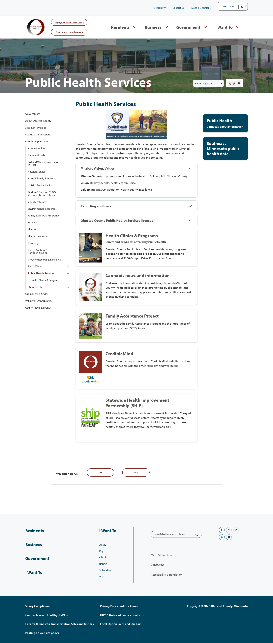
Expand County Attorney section (68, 201)
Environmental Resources (42, 208)
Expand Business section (166, 27)
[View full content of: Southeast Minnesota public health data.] (225, 148)
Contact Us (178, 7)
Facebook (222, 530)
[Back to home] (36, 27)
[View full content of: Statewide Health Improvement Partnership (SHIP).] (136, 418)
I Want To (224, 27)
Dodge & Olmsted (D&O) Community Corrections (42, 193)
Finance (32, 222)
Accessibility (159, 7)
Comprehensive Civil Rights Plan (46, 615)
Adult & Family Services (41, 178)
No (135, 472)
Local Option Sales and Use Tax (120, 624)
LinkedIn (236, 530)
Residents (120, 27)
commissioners (69, 32)
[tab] (136, 168)
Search (240, 7)
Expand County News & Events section (68, 307)
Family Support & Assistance (44, 215)
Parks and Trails (36, 155)
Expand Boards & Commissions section (68, 134)
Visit (101, 576)
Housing (32, 229)
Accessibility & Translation (167, 574)
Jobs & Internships (35, 127)
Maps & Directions (201, 7)
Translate (196, 88)
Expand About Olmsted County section (68, 120)
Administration (36, 148)
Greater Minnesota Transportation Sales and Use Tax (59, 624)
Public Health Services (41, 273)
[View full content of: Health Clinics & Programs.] (136, 247)
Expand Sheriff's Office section (68, 287)
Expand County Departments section (68, 141)
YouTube (229, 537)
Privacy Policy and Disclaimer (119, 606)
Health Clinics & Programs (45, 280)
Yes (100, 472)
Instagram (229, 530)
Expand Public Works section (68, 266)
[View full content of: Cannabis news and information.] (136, 286)
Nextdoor (222, 537)
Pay (101, 551)
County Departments (37, 141)
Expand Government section (205, 27)
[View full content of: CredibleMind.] (136, 368)
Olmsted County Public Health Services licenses (117, 220)
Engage (69, 22)
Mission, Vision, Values (98, 168)
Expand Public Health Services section (68, 273)
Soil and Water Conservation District (43, 163)
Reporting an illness (96, 206)
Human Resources (38, 236)
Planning (33, 243)
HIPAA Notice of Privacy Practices (121, 615)
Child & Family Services (41, 185)
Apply (102, 544)
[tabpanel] (136, 186)
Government (188, 27)
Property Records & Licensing (44, 259)
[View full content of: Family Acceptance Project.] (136, 326)
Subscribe (105, 570)
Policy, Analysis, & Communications (38, 251)
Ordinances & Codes (36, 293)
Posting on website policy (42, 633)
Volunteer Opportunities (38, 300)
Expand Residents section (134, 27)
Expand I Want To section (237, 27)
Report (103, 564)
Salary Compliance (37, 606)
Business (153, 27)
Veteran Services (37, 171)
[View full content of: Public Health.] (225, 123)
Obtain (103, 557)
